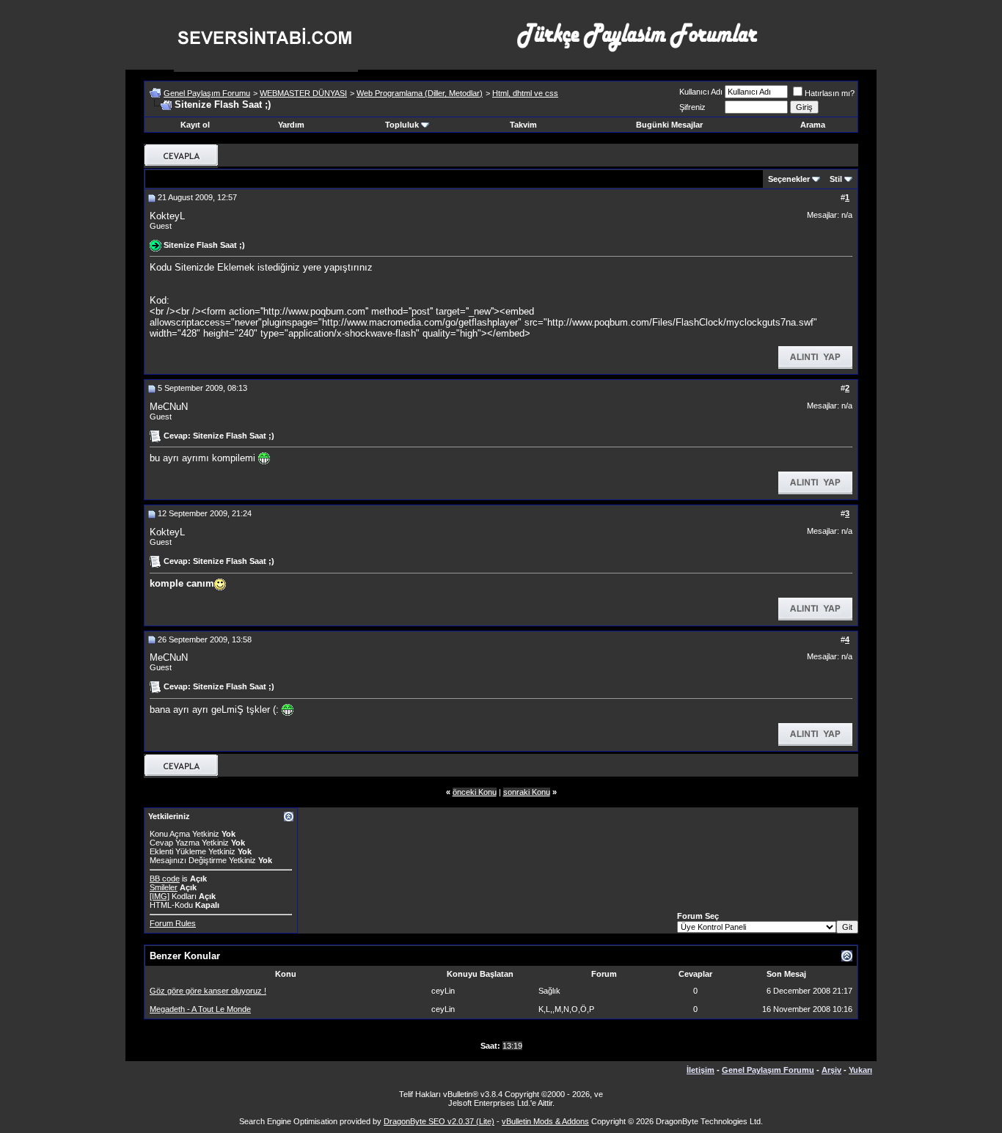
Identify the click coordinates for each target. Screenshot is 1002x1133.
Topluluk (402, 124)
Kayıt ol (195, 124)
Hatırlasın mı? (830, 93)
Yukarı (860, 1070)
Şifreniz (692, 107)
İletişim (700, 1070)
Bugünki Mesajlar (669, 124)
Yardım (291, 124)
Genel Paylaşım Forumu (207, 93)
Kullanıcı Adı (701, 91)
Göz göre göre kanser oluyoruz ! (208, 990)
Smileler (164, 887)
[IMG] (159, 896)
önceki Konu (475, 792)
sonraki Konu (526, 792)
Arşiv (831, 1070)
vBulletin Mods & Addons (545, 1121)
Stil (836, 179)
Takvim (523, 124)
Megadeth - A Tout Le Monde (200, 1009)
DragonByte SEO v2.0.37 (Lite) (439, 1121)
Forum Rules (173, 923)
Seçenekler (789, 179)
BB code (165, 878)
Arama (812, 124)
